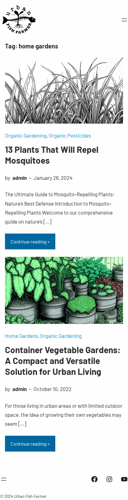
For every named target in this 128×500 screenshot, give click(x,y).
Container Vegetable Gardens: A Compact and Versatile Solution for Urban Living (63, 360)
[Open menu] (124, 20)
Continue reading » (30, 241)
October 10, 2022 (52, 389)
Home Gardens (21, 336)
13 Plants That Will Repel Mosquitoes (51, 155)
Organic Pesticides (70, 135)
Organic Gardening (26, 135)
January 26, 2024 (53, 178)
